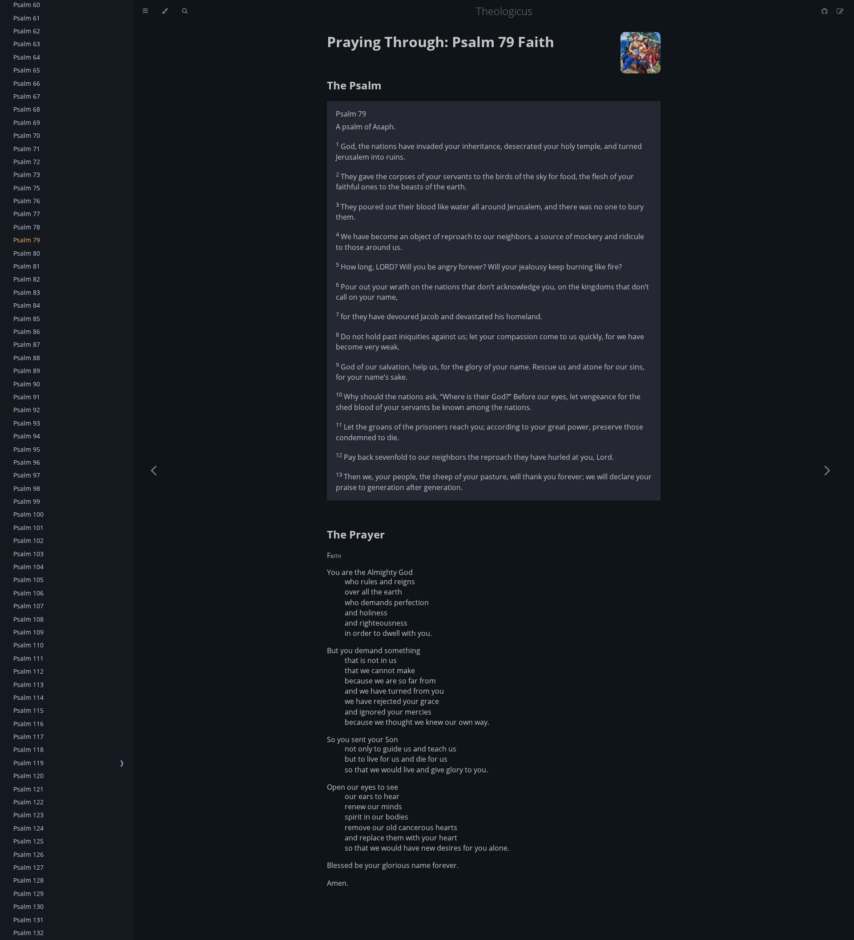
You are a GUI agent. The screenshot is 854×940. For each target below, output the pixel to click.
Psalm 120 (28, 775)
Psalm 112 (28, 671)
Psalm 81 (26, 266)
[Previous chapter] (153, 470)
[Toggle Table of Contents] (145, 11)
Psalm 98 (26, 488)
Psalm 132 (28, 932)
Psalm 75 (26, 188)
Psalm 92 (26, 410)
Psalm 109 (28, 632)
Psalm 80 (26, 253)
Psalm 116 (28, 723)
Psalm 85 (26, 318)
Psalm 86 (26, 331)
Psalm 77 (26, 213)
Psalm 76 (26, 201)
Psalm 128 (28, 880)
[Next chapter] (827, 470)
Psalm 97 (26, 475)
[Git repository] (825, 11)
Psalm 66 (26, 83)
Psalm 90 (26, 384)
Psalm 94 (26, 436)
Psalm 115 (28, 710)
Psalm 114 (28, 697)
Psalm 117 (28, 736)
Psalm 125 (28, 841)
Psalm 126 (28, 854)
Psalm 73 (26, 174)
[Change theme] (165, 11)
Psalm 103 (28, 554)
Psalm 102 (28, 540)
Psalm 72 (26, 161)
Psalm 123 (28, 815)
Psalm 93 (26, 423)
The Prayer (356, 534)
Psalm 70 (26, 135)
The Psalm (354, 85)
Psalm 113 (28, 684)
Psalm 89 (26, 370)
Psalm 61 (26, 18)
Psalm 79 (26, 240)
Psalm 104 (28, 566)
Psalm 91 (26, 397)
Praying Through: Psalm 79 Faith (440, 41)
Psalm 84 (26, 305)
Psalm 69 (26, 122)
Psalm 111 (28, 658)
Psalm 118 (28, 749)
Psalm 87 (26, 344)
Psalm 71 (26, 149)
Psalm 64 (26, 57)
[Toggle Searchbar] (184, 11)
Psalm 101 (28, 527)
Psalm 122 (28, 802)
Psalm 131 (28, 920)
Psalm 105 (28, 579)
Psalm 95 (26, 449)
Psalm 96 (26, 462)
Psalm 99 (26, 501)
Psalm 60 (26, 4)
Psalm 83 (26, 292)
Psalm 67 (26, 96)
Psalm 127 (28, 867)
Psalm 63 (26, 44)
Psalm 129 (28, 893)
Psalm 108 (28, 619)
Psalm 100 (28, 514)
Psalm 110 (28, 645)
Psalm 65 (26, 70)
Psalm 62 (26, 31)
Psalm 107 (28, 606)
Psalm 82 (26, 279)
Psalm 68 (26, 109)
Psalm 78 (26, 227)
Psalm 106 (28, 593)
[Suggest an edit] (840, 11)
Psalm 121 (28, 789)
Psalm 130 (28, 906)
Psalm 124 (28, 828)
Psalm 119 (28, 763)
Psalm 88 (26, 358)
